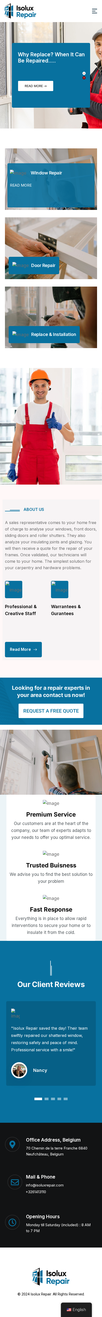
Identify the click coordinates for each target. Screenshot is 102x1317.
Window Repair (46, 172)
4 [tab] (59, 1099)
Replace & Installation (53, 334)
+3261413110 (36, 1191)
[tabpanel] (51, 1047)
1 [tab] (38, 1099)
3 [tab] (52, 1099)
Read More (34, 86)
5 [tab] (65, 1099)
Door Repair (43, 265)
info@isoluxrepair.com (45, 1185)
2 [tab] (46, 1099)
